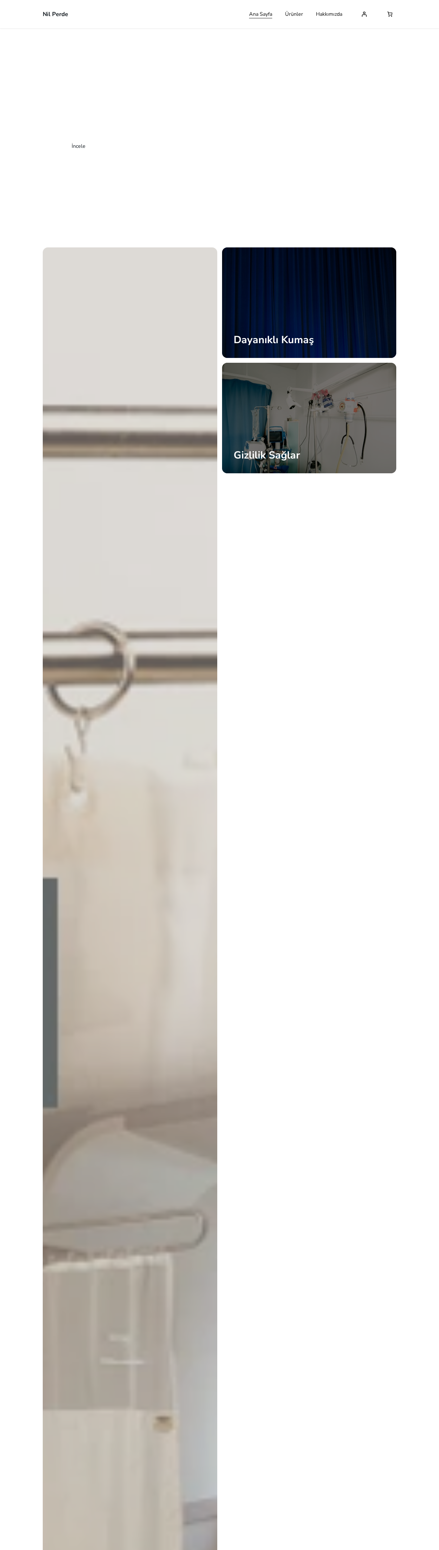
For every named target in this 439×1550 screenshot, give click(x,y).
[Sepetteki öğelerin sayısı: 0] (389, 14)
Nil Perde (55, 14)
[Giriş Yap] (364, 14)
